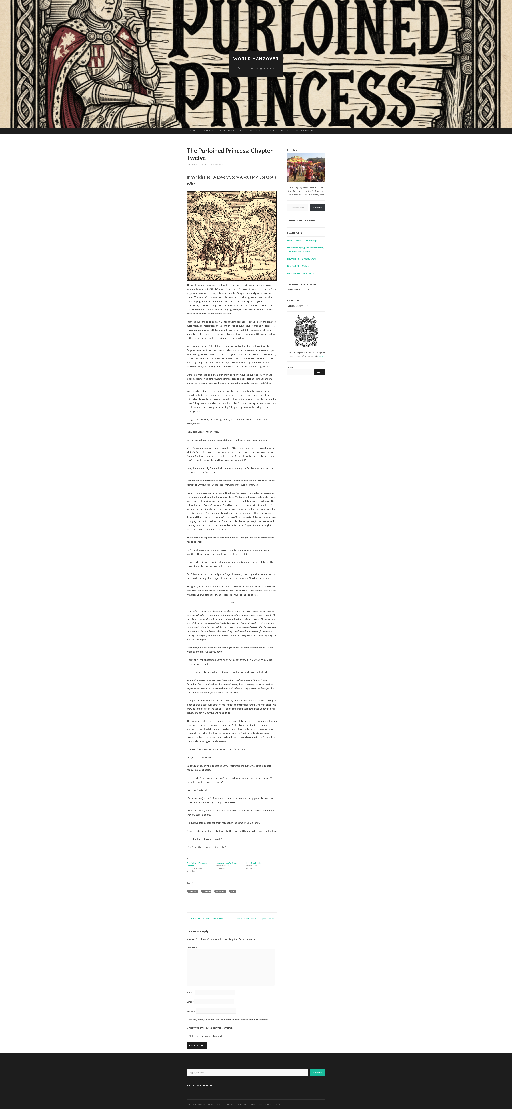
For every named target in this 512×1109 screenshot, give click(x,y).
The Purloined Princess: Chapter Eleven (206, 918)
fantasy (193, 891)
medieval (220, 891)
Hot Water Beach (253, 863)
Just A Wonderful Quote (226, 863)
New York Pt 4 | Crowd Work (300, 273)
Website (191, 1010)
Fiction (263, 131)
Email (190, 1001)
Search (290, 367)
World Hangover (256, 58)
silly (233, 891)
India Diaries (247, 131)
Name (190, 992)
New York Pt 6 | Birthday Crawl (301, 258)
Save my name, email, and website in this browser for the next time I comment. (229, 1019)
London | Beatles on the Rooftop (302, 240)
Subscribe (317, 207)
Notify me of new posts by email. (205, 1035)
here (321, 356)
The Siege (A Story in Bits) (303, 131)
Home (192, 131)
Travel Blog (207, 131)
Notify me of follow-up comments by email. (211, 1027)
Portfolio (279, 131)
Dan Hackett (217, 164)
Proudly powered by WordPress (205, 1104)
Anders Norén (272, 1104)
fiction (195, 882)
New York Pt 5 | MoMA (298, 266)
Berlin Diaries (227, 131)
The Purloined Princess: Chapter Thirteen (257, 918)
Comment (192, 947)
